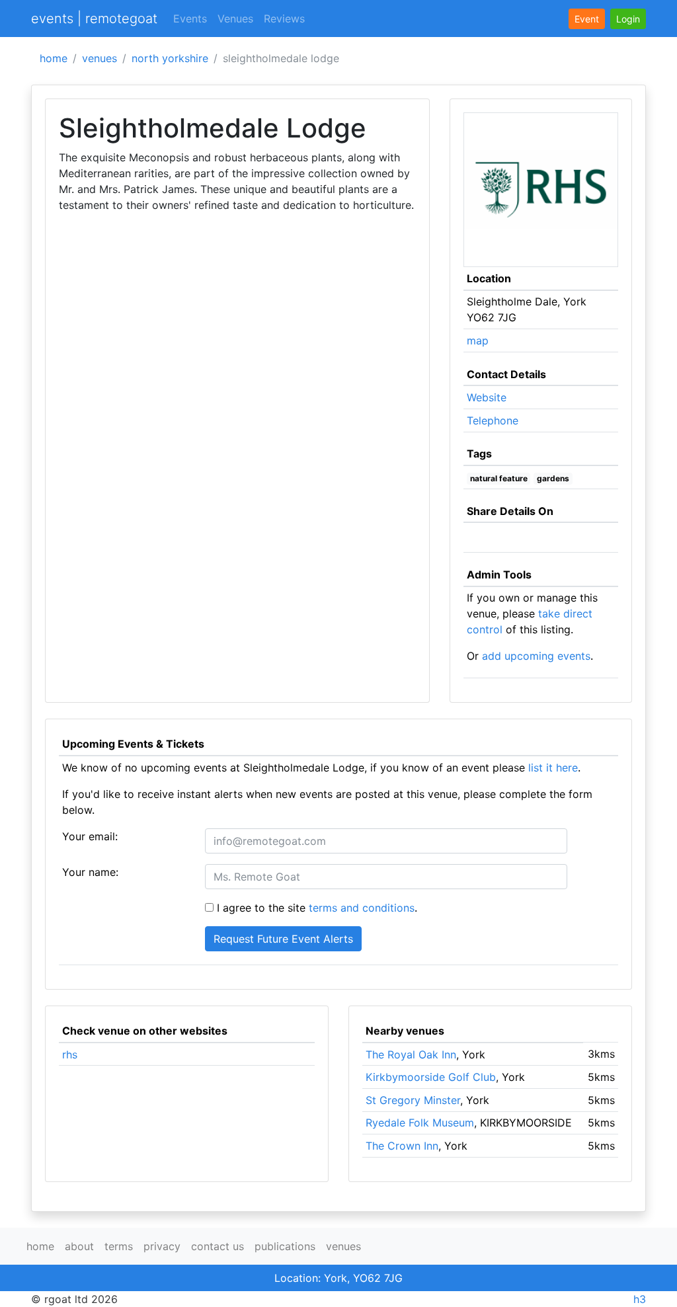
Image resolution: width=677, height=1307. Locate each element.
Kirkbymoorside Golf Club (431, 1077)
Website (486, 397)
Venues (235, 18)
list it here (553, 767)
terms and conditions (362, 907)
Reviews (284, 18)
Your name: (90, 872)
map (478, 340)
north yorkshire (170, 58)
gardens (553, 478)
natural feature (499, 478)
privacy (161, 1246)
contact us (217, 1246)
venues (99, 58)
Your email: (90, 836)
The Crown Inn (402, 1145)
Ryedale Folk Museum (420, 1122)
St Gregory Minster (413, 1100)
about (79, 1246)
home (53, 58)
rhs (69, 1054)
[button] (628, 19)
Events (190, 18)
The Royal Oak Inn (411, 1054)
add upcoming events (536, 655)
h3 (639, 1299)
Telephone (492, 420)
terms (118, 1246)
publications (285, 1246)
